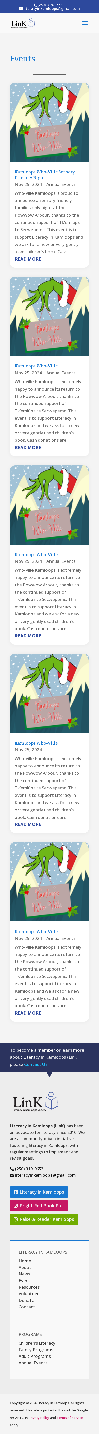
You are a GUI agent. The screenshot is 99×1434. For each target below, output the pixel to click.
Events (25, 1280)
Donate (26, 1300)
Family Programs (36, 1349)
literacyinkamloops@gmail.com (45, 1175)
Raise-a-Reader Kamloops (47, 1219)
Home (25, 1261)
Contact (27, 1307)
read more (28, 259)
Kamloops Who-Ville (36, 366)
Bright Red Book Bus (42, 1206)
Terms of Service (70, 1417)
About (25, 1267)
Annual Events (60, 184)
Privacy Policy (39, 1417)
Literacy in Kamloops (42, 1192)
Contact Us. (36, 1064)
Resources (29, 1287)
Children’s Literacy (37, 1343)
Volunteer (29, 1293)
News (24, 1274)
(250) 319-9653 (28, 1169)
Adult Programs (35, 1356)
